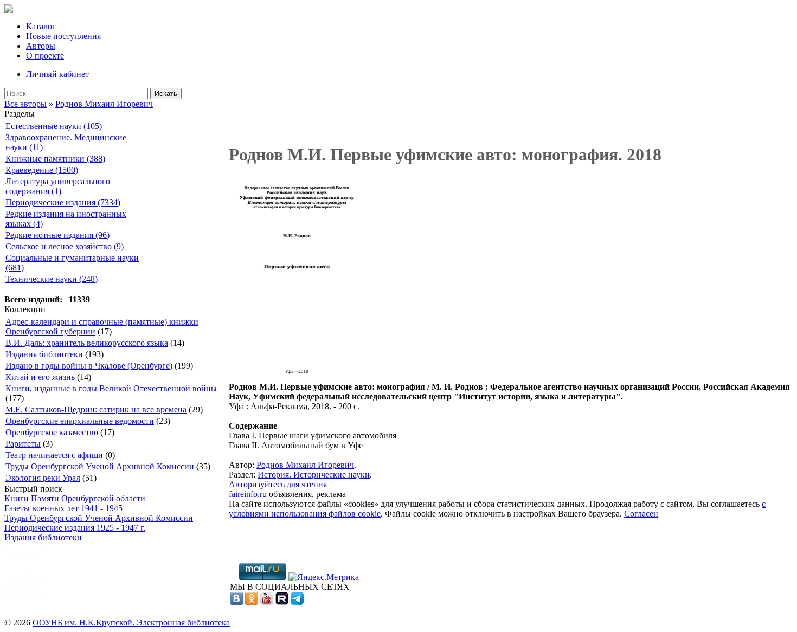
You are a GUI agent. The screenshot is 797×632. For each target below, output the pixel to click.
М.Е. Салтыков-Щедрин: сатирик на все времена (96, 409)
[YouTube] (266, 602)
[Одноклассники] (251, 602)
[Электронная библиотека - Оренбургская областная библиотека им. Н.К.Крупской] (8, 10)
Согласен (641, 513)
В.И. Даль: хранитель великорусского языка (86, 342)
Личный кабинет (57, 74)
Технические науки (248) (51, 278)
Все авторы (25, 103)
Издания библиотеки (44, 354)
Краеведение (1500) (41, 170)
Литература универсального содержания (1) (57, 186)
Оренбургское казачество (51, 432)
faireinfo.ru (248, 494)
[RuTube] (281, 602)
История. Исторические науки (314, 474)
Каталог (41, 26)
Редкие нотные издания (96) (57, 235)
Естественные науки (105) (53, 126)
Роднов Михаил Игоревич (104, 103)
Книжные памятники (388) (55, 158)
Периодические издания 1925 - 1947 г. (74, 527)
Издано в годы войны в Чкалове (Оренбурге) (88, 365)
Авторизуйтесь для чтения (278, 484)
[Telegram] (297, 602)
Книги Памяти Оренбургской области (74, 498)
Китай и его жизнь (40, 377)
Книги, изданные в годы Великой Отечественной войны (111, 388)
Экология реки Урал (42, 477)
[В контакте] (236, 602)
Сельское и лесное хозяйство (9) (64, 246)
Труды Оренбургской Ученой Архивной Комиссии (99, 466)
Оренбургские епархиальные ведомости (79, 420)
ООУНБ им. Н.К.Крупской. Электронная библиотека (131, 622)
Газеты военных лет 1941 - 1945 (63, 508)
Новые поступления (63, 36)
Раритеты (23, 443)
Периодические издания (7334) (62, 202)
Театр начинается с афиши (54, 455)
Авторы (40, 45)
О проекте (45, 55)
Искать (166, 93)
